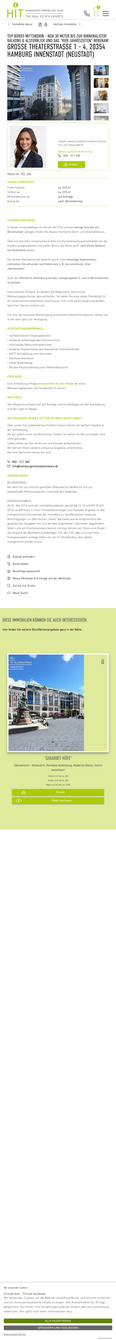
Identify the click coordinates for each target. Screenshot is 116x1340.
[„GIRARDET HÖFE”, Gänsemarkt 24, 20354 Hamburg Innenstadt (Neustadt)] (46, 749)
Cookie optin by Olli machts (105, 1338)
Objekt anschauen (62, 800)
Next (83, 93)
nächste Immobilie (64, 24)
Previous (15, 93)
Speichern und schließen (58, 1327)
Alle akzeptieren (58, 1320)
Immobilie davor (22, 24)
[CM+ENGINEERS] (35, 10)
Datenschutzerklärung (15, 1334)
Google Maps (13, 1294)
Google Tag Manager (36, 1294)
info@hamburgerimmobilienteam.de (35, 466)
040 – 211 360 (20, 462)
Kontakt (73, 164)
